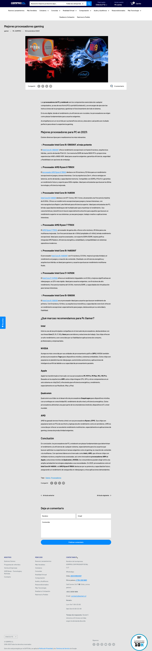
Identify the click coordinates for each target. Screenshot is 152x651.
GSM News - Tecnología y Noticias (13, 572)
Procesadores (56, 478)
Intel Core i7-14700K (50, 278)
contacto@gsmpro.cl (78, 596)
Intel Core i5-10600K (50, 300)
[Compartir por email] (50, 86)
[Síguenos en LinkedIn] (113, 644)
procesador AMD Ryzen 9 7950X (54, 172)
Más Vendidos (32, 10)
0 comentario (119, 86)
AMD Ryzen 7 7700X (50, 230)
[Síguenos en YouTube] (105, 644)
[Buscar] (89, 3)
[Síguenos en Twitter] (97, 644)
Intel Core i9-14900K (48, 198)
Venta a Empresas (10, 568)
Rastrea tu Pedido (83, 17)
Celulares (42, 10)
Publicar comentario (76, 542)
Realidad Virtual (68, 10)
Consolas (54, 10)
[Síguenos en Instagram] (101, 644)
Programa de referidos (12, 565)
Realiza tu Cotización (66, 17)
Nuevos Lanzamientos (16, 10)
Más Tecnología (133, 10)
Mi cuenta (118, 5)
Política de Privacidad (46, 648)
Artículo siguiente (103, 495)
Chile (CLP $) (9, 637)
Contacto (7, 577)
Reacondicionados (118, 10)
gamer (6, 31)
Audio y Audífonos (100, 10)
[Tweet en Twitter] (46, 86)
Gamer (48, 478)
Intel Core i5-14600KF (59, 256)
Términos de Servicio (63, 648)
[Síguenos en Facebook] (94, 644)
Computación (84, 10)
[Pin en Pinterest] (42, 86)
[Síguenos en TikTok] (109, 644)
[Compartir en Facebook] (38, 86)
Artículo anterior (48, 495)
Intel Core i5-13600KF (51, 150)
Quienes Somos (9, 561)
